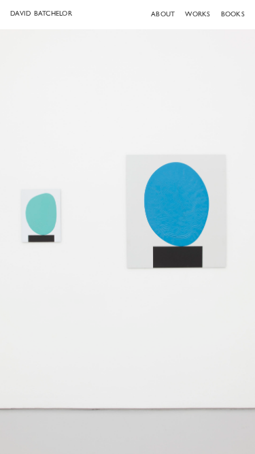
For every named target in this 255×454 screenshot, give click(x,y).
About (163, 14)
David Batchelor (41, 14)
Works (197, 14)
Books (233, 14)
